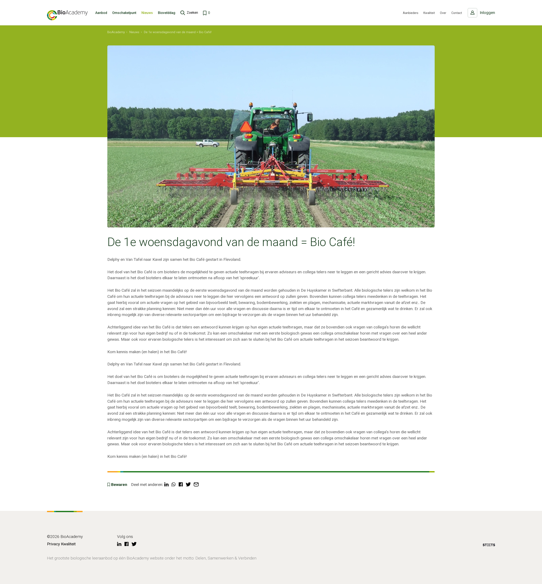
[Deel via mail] (196, 484)
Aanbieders (410, 13)
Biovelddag (166, 13)
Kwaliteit (429, 13)
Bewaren (119, 484)
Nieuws (147, 13)
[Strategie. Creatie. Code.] (489, 546)
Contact (456, 13)
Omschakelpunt (124, 13)
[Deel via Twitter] (188, 484)
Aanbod (101, 13)
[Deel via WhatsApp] (173, 484)
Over (443, 13)
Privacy (53, 544)
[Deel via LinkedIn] (166, 484)
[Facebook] (126, 544)
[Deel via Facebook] (181, 484)
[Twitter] (134, 544)
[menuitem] (116, 32)
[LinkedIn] (119, 544)
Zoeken (192, 13)
